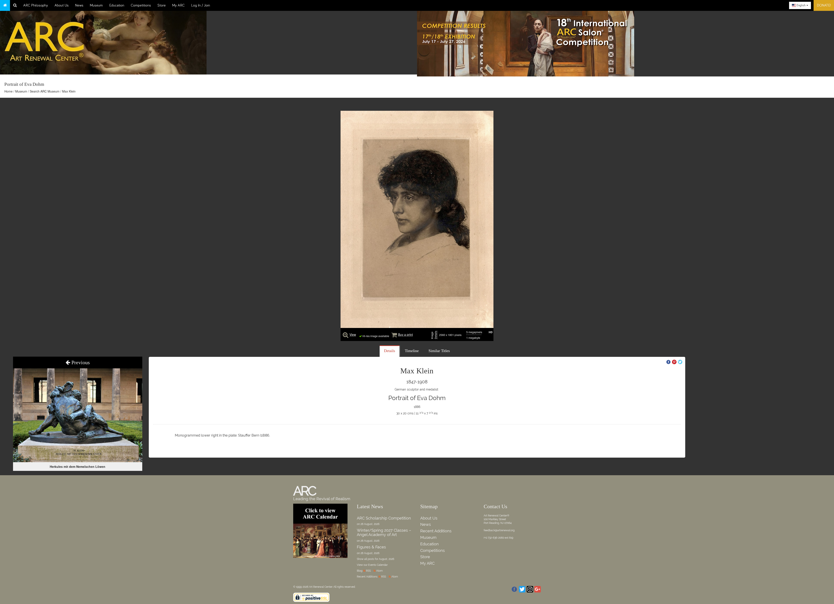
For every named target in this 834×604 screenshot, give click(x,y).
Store (161, 5)
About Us (62, 5)
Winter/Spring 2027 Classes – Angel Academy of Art (384, 532)
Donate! (824, 5)
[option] (625, 42)
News (79, 5)
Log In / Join (200, 5)
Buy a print (405, 334)
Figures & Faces (371, 547)
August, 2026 (386, 559)
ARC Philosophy (35, 5)
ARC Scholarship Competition (384, 518)
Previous (80, 362)
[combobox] (800, 5)
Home (8, 91)
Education (116, 5)
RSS (368, 570)
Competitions (141, 5)
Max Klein (69, 91)
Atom (379, 570)
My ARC (178, 5)
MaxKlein (417, 371)
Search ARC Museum (45, 91)
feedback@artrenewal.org (499, 530)
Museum (96, 5)
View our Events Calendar (372, 564)
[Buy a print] (394, 334)
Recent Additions (436, 531)
